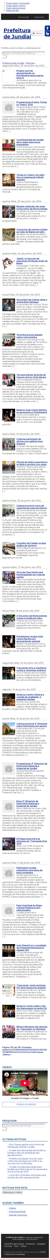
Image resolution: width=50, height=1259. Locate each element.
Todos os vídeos (26, 1104)
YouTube (8, 1246)
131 (26, 1050)
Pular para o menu (16, 5)
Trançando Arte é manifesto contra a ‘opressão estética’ (31, 669)
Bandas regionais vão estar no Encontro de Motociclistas (31, 207)
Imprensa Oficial (17, 1211)
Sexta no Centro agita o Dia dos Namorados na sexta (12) (31, 1007)
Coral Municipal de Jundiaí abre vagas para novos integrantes (30, 142)
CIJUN (43, 1252)
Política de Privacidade (15, 1254)
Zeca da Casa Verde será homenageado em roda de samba (30, 574)
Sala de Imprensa (18, 1215)
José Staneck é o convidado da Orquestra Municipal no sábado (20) (31, 947)
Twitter (23, 1246)
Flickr (16, 1246)
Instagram (41, 1244)
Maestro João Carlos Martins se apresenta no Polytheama (31, 411)
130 (23, 1050)
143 (25, 1052)
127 (13, 1050)
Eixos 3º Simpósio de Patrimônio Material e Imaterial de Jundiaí (27, 803)
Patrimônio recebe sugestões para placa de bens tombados (29, 870)
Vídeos (12, 1208)
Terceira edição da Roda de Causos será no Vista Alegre (31, 376)
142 (21, 1052)
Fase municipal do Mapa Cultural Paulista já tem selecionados (29, 907)
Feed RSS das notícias (14, 1244)
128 (16, 1050)
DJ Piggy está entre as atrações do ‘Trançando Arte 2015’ (31, 841)
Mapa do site (12, 10)
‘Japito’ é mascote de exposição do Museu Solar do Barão (32, 261)
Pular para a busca (15, 8)
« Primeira (26, 1047)
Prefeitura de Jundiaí (17, 33)
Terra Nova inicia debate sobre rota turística (29, 336)
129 (20, 1050)
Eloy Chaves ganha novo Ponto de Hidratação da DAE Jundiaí (25, 1145)
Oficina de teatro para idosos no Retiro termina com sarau (31, 463)
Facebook (30, 1244)
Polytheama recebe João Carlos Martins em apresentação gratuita (29, 639)
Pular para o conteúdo (17, 3)
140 (14, 1052)
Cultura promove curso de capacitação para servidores (31, 506)
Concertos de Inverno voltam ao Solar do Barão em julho (31, 230)
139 (10, 1052)
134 (37, 1050)
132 (30, 1050)
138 (6, 1052)
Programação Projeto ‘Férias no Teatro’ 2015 (31, 103)
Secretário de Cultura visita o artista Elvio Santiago (31, 300)
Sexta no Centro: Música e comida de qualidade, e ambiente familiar (30, 697)
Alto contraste (23, 17)
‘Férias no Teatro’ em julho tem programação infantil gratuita (30, 177)
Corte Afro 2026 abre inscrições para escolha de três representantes (26, 1176)
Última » (7, 1054)
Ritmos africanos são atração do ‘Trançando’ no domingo (31, 1027)
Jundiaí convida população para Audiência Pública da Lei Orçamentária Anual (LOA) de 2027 (27, 1169)
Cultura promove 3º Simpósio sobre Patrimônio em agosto (31, 724)
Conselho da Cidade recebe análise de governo (31, 544)
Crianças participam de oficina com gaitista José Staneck (29, 441)
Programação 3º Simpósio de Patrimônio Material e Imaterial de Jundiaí (31, 766)
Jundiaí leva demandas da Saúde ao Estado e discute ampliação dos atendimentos (26, 1152)
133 (33, 1050)
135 (41, 1050)
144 (29, 1052)
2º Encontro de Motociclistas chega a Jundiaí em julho (31, 617)
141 (17, 1052)
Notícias (30, 63)
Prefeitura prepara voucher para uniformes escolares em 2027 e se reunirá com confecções (24, 1161)
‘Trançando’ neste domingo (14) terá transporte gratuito (31, 986)
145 (32, 1052)
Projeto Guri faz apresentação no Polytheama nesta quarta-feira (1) (30, 74)
